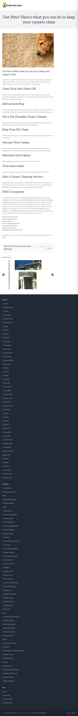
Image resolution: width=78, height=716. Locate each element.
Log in (5, 691)
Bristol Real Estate (8, 503)
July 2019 (5, 413)
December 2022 (7, 319)
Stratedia (8, 712)
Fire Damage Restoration (10, 556)
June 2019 (6, 417)
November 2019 (7, 398)
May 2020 (6, 375)
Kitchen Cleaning (8, 579)
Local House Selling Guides (11, 583)
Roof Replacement (8, 635)
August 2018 (6, 455)
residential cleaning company (29, 200)
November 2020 (7, 353)
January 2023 (7, 315)
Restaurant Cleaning (9, 632)
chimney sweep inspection (10, 526)
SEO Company (43, 712)
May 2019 (6, 421)
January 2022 (7, 349)
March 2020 (6, 383)
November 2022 (7, 322)
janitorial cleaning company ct (11, 223)
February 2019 (7, 432)
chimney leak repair (8, 522)
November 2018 (7, 443)
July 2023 (5, 311)
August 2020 (6, 364)
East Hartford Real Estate (10, 548)
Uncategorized (7, 666)
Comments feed (7, 699)
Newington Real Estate (9, 594)
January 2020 (7, 390)
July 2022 (5, 326)
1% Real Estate (7, 488)
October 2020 (7, 356)
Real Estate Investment (9, 624)
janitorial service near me (9, 219)
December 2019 (7, 394)
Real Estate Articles (8, 620)
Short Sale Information (9, 643)
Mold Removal (7, 590)
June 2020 (6, 372)
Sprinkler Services (8, 654)
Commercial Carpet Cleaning (35, 235)
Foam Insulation (7, 560)
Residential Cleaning (9, 628)
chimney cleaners (8, 518)
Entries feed (6, 695)
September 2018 (8, 451)
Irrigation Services (8, 571)
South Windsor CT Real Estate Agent (13, 651)
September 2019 (8, 406)
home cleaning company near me (32, 198)
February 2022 (7, 345)
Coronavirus (6, 545)
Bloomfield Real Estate (9, 499)
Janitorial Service (8, 575)
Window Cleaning (8, 677)
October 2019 (7, 402)
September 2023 (8, 307)
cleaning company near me (10, 217)
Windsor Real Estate (9, 681)
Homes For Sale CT (8, 564)
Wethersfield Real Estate (10, 673)
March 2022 (6, 341)
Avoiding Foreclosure (9, 492)
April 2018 (6, 466)
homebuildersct (7, 235)
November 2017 (7, 474)
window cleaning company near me (12, 230)
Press (4, 613)
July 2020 (5, 368)
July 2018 (5, 459)
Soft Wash (6, 647)
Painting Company (8, 598)
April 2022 (6, 338)
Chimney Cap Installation (10, 514)
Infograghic (6, 567)
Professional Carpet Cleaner (11, 617)
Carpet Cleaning (7, 511)
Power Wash (6, 609)
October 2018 (7, 447)
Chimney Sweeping (8, 530)
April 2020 (6, 379)
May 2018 (6, 462)
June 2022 (6, 330)
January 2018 (7, 470)
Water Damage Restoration (11, 669)
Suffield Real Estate (8, 658)
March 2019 (6, 428)
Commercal (6, 537)
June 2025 (6, 304)
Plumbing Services (8, 605)
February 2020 (7, 387)
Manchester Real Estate (10, 586)
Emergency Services (9, 552)
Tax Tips (5, 662)
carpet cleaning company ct (10, 225)
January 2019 (7, 436)
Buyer (5, 507)
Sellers (5, 639)
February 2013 (7, 477)
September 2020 (8, 360)
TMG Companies (17, 211)
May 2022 (6, 334)
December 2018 (7, 440)
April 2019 (6, 424)
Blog (4, 496)
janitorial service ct (7, 221)
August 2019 (6, 409)
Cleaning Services (24, 235)
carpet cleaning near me (9, 228)
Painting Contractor (9, 601)
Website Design (35, 712)
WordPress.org (7, 703)
